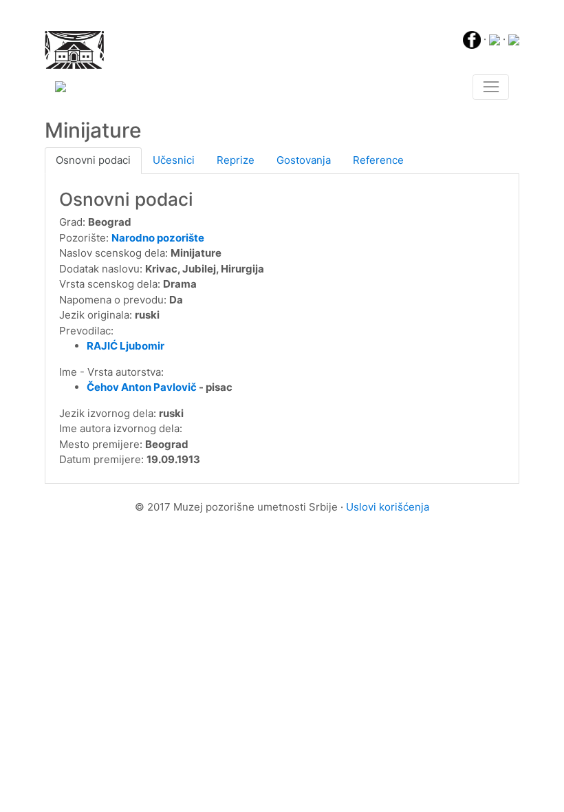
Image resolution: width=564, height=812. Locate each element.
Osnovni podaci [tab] (93, 160)
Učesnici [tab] (174, 160)
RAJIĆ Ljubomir (125, 345)
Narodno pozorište (157, 237)
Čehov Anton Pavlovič (142, 387)
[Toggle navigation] (491, 87)
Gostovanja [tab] (303, 160)
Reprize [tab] (235, 160)
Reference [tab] (378, 160)
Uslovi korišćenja (387, 506)
